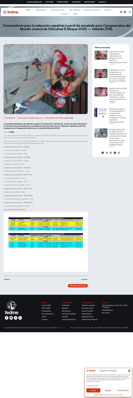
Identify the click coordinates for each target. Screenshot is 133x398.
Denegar (108, 390)
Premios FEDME (62, 2)
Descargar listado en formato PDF (14, 209)
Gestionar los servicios (93, 385)
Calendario (76, 2)
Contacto (102, 2)
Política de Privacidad (110, 394)
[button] (129, 371)
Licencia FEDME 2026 (34, 2)
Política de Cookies (99, 394)
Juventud (107, 10)
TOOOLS (62, 327)
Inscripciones (89, 2)
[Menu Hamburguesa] (130, 12)
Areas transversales (58, 10)
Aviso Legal (119, 394)
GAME (75, 14)
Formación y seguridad (91, 10)
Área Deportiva (41, 10)
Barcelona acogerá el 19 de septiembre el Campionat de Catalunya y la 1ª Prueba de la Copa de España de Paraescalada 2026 (117, 115)
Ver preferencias (123, 390)
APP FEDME (49, 2)
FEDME (28, 10)
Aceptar (93, 390)
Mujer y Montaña (75, 10)
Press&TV (64, 14)
